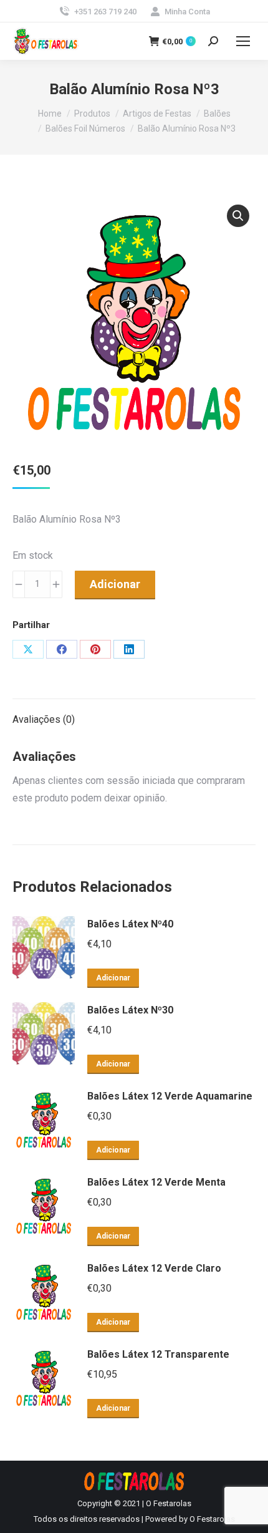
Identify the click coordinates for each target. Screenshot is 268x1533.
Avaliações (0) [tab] (43, 719)
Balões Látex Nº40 (130, 924)
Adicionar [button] (113, 978)
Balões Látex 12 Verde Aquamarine (169, 1096)
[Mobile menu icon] (243, 41)
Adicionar (115, 584)
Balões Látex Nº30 (130, 1010)
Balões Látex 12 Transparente (158, 1354)
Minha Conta (187, 11)
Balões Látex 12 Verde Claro (154, 1268)
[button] (238, 216)
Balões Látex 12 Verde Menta (156, 1182)
